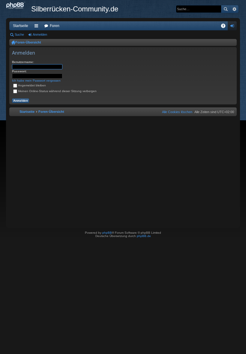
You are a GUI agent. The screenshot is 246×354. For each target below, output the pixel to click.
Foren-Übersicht (28, 42)
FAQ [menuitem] (225, 27)
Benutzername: (23, 62)
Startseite (20, 26)
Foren (54, 26)
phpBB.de (144, 236)
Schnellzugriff (37, 27)
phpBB (107, 232)
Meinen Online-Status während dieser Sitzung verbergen (57, 91)
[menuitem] (176, 112)
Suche (225, 9)
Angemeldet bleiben (32, 85)
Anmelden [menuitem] (233, 27)
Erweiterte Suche (234, 9)
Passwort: (19, 71)
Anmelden (40, 34)
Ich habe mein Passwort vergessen (36, 80)
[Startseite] (18, 5)
